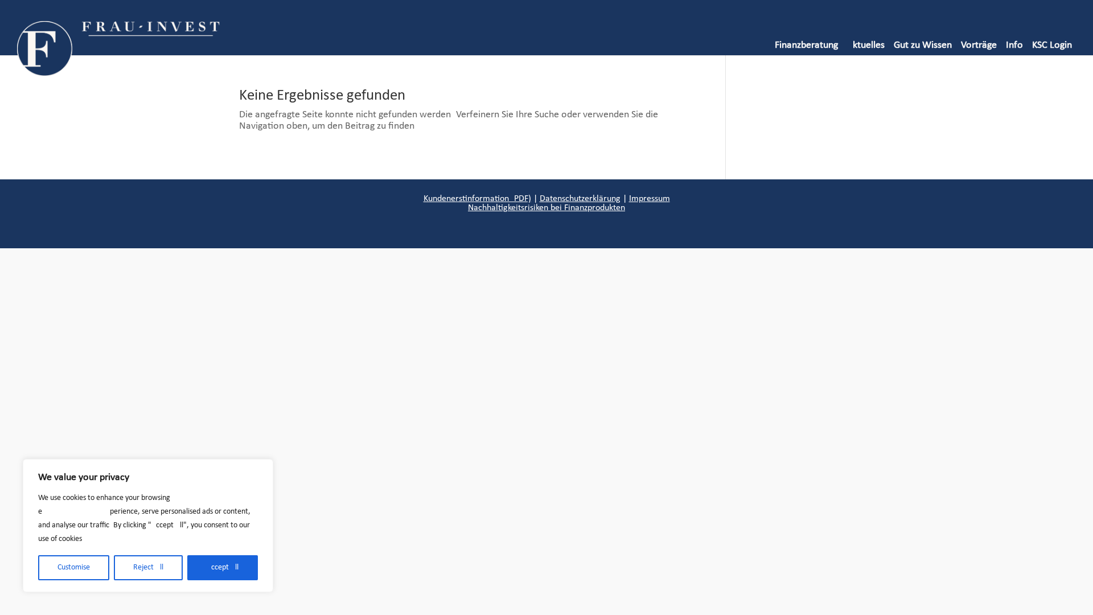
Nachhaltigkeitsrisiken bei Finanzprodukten (546, 207)
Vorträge (979, 45)
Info (1014, 45)
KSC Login (1052, 45)
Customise (73, 567)
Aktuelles (866, 45)
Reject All (148, 567)
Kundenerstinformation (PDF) (477, 198)
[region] (148, 525)
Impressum (649, 198)
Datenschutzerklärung (580, 198)
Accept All (223, 567)
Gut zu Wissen (923, 45)
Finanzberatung (806, 45)
